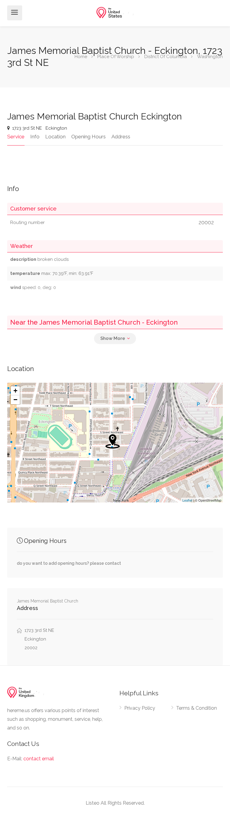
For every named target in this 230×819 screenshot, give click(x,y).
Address (120, 137)
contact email (38, 759)
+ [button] (15, 390)
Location (55, 137)
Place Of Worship (115, 56)
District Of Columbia (165, 56)
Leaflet (187, 500)
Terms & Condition (196, 708)
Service (16, 137)
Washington (210, 56)
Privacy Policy (139, 708)
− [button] (15, 399)
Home (81, 56)
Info (35, 137)
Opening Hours (88, 137)
